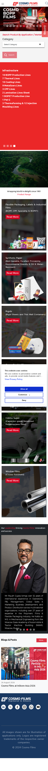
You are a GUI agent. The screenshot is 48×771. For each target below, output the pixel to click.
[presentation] (5, 665)
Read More (13, 217)
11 (41, 26)
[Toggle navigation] (2, 4)
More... (41, 640)
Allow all (24, 389)
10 (37, 26)
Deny (24, 400)
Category (7, 39)
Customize (22, 395)
